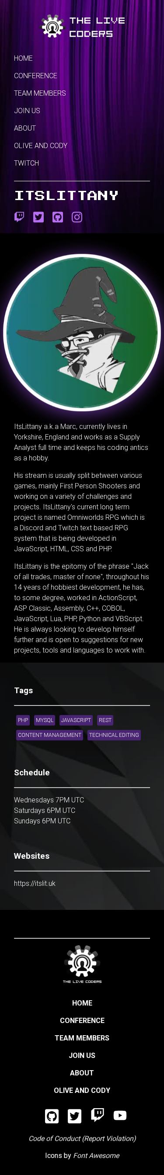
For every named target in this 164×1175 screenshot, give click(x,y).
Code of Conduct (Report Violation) (82, 1138)
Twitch (26, 163)
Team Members (40, 93)
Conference (35, 76)
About (25, 128)
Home (23, 58)
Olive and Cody (40, 146)
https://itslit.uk (35, 883)
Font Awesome (96, 1155)
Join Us (27, 111)
